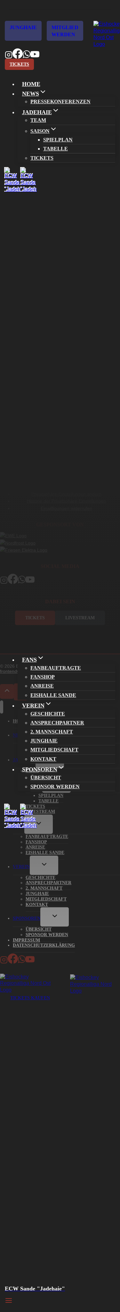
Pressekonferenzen (60, 101)
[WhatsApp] (26, 56)
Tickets (19, 64)
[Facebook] (17, 56)
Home (31, 84)
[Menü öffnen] (8, 1300)
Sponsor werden (55, 786)
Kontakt (43, 759)
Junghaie (23, 27)
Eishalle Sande (53, 695)
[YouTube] (34, 56)
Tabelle (55, 148)
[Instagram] (8, 56)
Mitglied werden (65, 31)
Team (38, 120)
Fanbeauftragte (55, 668)
